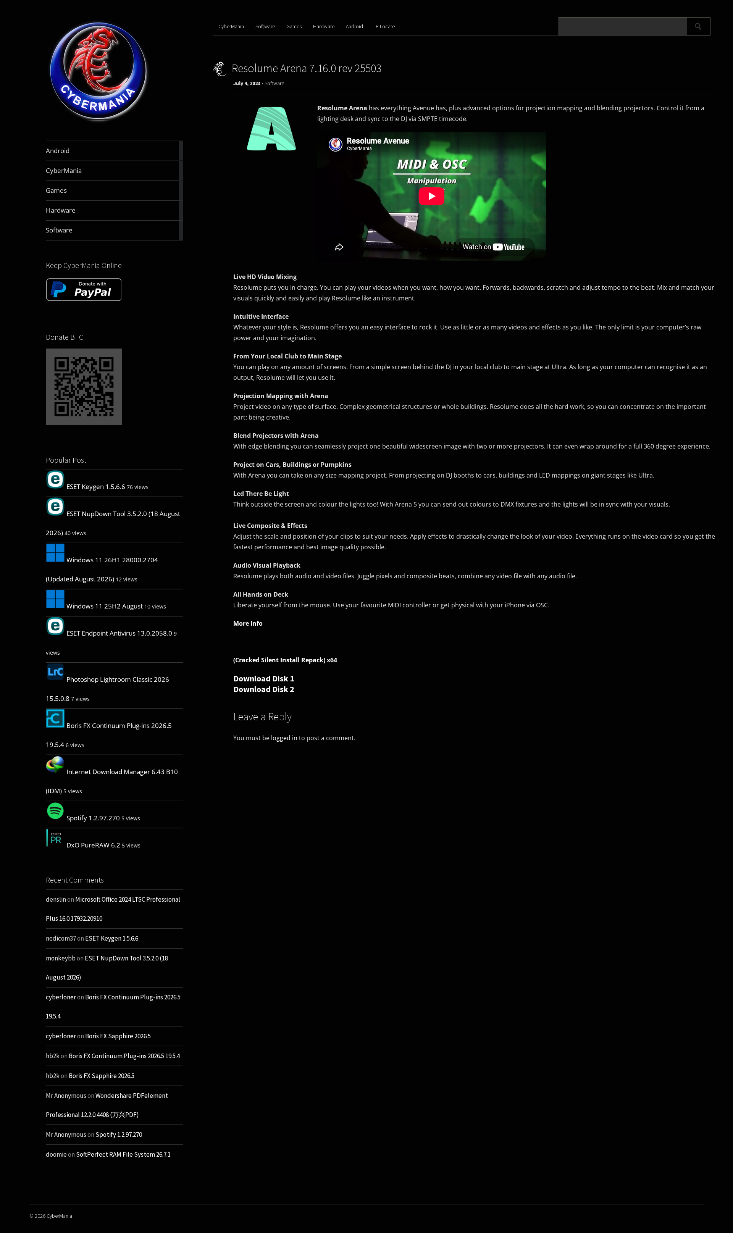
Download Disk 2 (263, 689)
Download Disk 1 (263, 678)
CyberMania (231, 26)
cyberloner (61, 997)
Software (265, 26)
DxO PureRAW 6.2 (93, 845)
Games (294, 26)
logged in (284, 738)
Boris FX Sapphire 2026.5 (118, 1036)
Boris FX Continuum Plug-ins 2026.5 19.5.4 (124, 1056)
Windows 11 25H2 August (104, 606)
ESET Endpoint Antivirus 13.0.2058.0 (119, 633)
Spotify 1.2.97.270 (93, 817)
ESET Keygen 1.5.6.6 (95, 486)
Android (354, 26)
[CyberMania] (99, 122)
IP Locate (385, 26)
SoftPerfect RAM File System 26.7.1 (123, 1154)
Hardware (323, 26)
